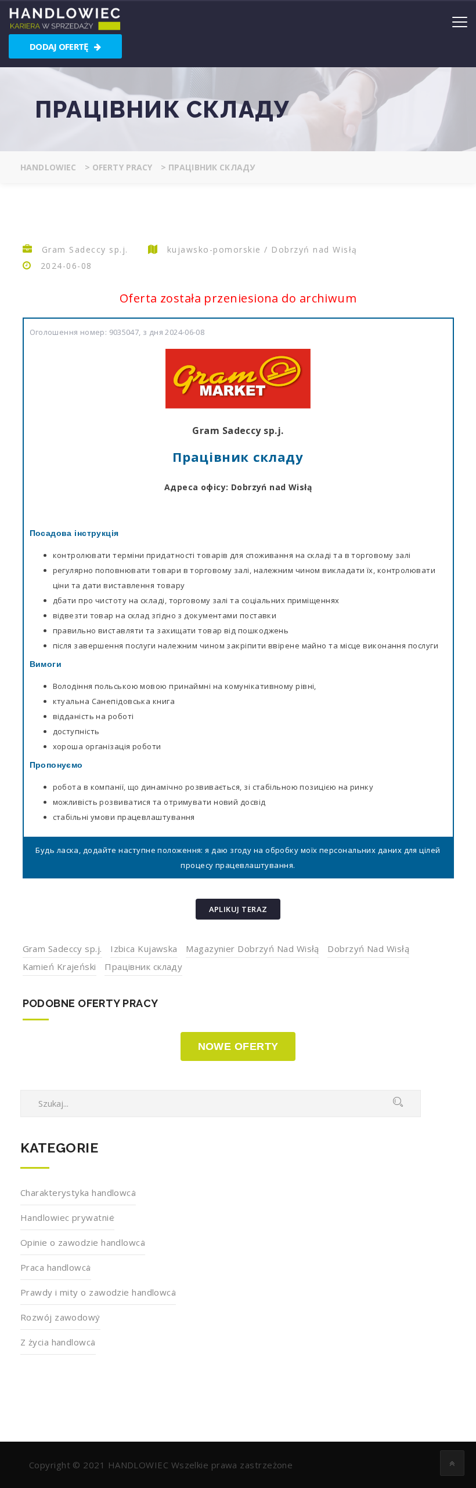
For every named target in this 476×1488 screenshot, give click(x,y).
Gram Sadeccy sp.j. (62, 948)
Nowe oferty (238, 1046)
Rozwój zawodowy (60, 1317)
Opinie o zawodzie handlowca (82, 1242)
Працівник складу (143, 966)
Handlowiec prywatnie (67, 1217)
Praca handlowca (55, 1267)
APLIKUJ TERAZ (238, 909)
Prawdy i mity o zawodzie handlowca (98, 1292)
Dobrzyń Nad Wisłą (368, 948)
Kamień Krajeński (59, 966)
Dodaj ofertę (60, 46)
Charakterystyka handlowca (78, 1192)
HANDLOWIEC (138, 1465)
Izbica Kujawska (144, 948)
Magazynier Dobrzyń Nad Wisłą (252, 948)
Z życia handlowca (58, 1342)
